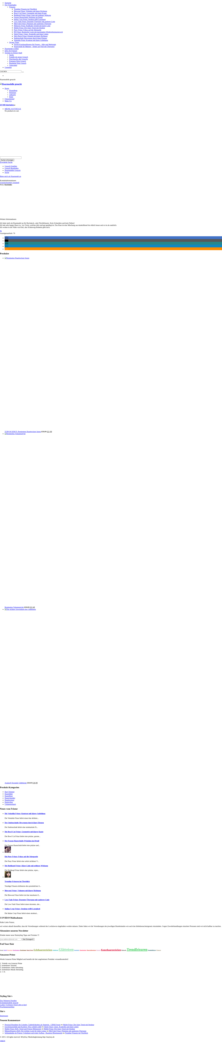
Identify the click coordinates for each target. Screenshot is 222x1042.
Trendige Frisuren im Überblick (25, 9)
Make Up (8, 101)
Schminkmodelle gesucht (9, 1003)
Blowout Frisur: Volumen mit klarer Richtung (30, 11)
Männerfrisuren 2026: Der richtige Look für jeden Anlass (25, 1031)
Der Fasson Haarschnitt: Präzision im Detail (22, 841)
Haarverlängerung (91, 950)
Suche (11, 55)
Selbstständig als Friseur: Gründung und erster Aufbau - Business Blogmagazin (33, 1033)
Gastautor (8, 67)
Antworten (13, 65)
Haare (7, 88)
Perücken (12, 93)
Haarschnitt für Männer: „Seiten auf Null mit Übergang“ (34, 47)
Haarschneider (10, 798)
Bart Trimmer (9, 792)
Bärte (11, 97)
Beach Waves (30, 950)
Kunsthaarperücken (111, 950)
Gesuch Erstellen (11, 166)
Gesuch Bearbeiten (11, 168)
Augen (1, 950)
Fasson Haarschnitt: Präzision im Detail (28, 17)
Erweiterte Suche (6, 162)
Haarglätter (9, 794)
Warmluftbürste (152, 950)
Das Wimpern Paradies (8, 1001)
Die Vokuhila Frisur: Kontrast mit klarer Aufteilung (25, 814)
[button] (6, 238)
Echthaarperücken (43, 950)
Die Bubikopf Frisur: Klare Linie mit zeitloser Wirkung (26, 866)
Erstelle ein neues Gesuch (18, 57)
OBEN (2, 1041)
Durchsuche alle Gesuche (18, 59)
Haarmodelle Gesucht (12, 170)
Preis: (2, 185)
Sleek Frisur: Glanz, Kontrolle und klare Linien (31, 34)
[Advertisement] (111, 139)
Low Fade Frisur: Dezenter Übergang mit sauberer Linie (34, 22)
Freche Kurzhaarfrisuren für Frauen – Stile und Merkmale (35, 44)
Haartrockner (9, 800)
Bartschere (9, 950)
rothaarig (12, 95)
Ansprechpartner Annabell (9, 183)
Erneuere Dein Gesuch (17, 61)
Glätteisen (66, 949)
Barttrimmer (23, 950)
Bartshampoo (16, 950)
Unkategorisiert (10, 804)
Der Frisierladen (10, 5)
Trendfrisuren (137, 949)
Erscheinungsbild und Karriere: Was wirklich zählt (23, 1027)
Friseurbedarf (9, 99)
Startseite (8, 3)
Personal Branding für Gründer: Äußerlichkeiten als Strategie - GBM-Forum (32, 1025)
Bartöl (5, 950)
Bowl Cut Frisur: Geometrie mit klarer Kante (30, 13)
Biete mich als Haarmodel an (10, 176)
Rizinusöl (124, 950)
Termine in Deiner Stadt (13, 53)
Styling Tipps (14, 42)
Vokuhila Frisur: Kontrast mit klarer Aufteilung (31, 40)
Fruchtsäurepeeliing (7, 1007)
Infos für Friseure (11, 51)
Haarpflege (13, 91)
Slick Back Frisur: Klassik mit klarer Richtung (31, 36)
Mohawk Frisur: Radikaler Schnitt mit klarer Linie (32, 26)
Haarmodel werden (12, 49)
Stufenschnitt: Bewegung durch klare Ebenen (30, 38)
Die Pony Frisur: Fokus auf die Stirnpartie (21, 857)
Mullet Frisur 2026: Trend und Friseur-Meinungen (23, 1029)
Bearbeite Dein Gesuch (17, 63)
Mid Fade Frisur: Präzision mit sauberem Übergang (32, 24)
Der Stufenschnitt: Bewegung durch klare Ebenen (24, 823)
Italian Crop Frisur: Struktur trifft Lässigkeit (30, 19)
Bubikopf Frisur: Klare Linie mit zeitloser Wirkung (32, 15)
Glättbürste (55, 950)
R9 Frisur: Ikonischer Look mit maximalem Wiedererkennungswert (38, 32)
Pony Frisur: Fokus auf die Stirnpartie (27, 30)
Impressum (4, 1016)
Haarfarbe (76, 950)
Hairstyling (9, 802)
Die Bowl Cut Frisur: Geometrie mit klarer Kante (24, 832)
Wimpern (158, 950)
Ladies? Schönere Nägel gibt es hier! (13, 1005)
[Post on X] (1, 231)
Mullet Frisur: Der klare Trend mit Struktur (29, 28)
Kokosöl (98, 950)
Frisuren (12, 7)
